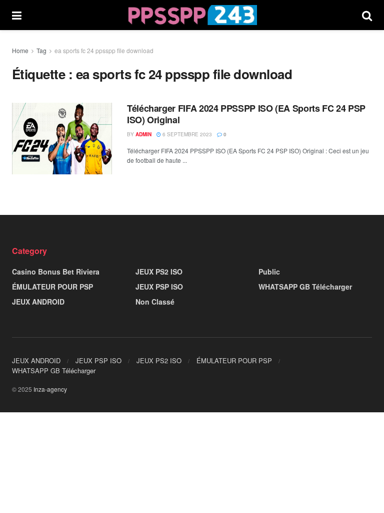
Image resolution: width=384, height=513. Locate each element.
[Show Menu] (17, 15)
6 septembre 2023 (186, 134)
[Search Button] (367, 15)
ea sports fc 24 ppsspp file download (104, 50)
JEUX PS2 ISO (159, 272)
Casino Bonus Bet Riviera (56, 272)
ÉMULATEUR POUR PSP (52, 287)
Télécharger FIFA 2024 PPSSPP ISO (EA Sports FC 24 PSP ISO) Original (246, 114)
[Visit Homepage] (191, 15)
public (269, 272)
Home (20, 50)
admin (144, 134)
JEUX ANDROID (38, 302)
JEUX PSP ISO (159, 287)
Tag (41, 50)
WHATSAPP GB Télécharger (305, 287)
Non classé (155, 302)
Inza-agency (50, 389)
